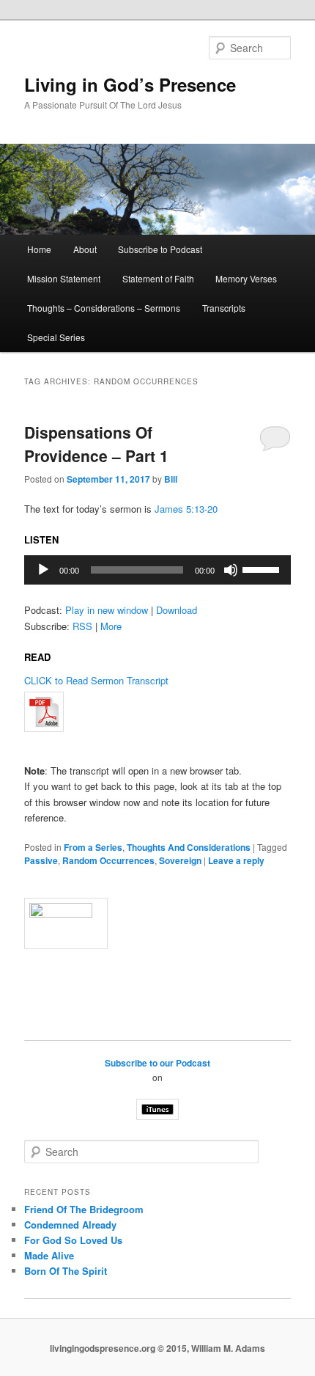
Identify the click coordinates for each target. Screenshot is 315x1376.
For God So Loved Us (73, 1240)
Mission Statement (63, 278)
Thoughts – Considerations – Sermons (103, 307)
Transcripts (223, 307)
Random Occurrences (108, 860)
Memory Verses (246, 278)
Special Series (56, 337)
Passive (41, 860)
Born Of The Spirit (65, 1271)
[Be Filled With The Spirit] (158, 712)
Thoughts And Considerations (189, 847)
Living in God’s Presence (130, 84)
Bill (170, 479)
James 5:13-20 (186, 509)
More (111, 626)
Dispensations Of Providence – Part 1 (96, 443)
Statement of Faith (158, 278)
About (85, 249)
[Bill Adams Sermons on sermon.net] (158, 923)
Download (176, 610)
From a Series (93, 847)
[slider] (263, 568)
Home (39, 249)
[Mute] (230, 570)
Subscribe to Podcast (160, 249)
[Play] (43, 570)
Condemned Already (70, 1225)
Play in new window (106, 610)
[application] (158, 570)
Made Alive (49, 1255)
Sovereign (180, 860)
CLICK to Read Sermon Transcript (96, 680)
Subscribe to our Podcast (157, 1062)
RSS (82, 626)
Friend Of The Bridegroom (84, 1209)
